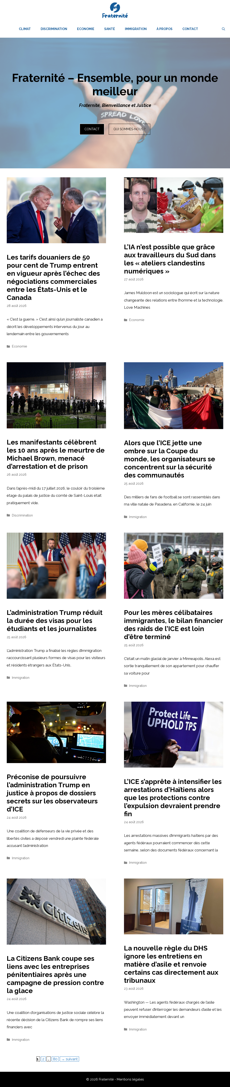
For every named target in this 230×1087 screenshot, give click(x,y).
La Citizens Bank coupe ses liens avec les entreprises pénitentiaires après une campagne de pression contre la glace (55, 975)
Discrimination (54, 29)
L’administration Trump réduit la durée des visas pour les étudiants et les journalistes (54, 621)
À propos (164, 29)
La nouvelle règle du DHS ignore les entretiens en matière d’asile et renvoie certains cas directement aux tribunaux (171, 964)
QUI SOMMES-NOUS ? (129, 129)
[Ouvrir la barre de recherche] (223, 29)
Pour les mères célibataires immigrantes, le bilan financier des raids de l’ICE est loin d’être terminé (173, 625)
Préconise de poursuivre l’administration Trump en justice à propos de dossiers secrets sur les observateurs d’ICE (52, 793)
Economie (85, 29)
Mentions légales (130, 1079)
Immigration (136, 29)
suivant (69, 1059)
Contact (190, 29)
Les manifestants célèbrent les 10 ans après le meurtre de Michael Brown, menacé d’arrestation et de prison (56, 454)
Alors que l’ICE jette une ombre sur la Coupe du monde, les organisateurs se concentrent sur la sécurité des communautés (169, 459)
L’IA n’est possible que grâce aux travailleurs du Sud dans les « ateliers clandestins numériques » (170, 259)
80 (56, 1059)
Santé (109, 29)
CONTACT (92, 129)
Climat (25, 29)
